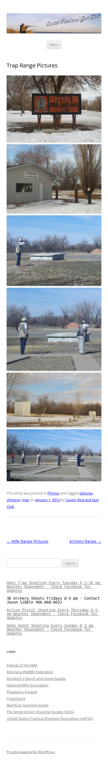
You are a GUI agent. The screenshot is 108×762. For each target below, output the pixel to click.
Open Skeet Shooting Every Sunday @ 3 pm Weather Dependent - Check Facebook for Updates (51, 629)
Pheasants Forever (22, 691)
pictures (86, 493)
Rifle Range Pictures (27, 541)
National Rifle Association (27, 685)
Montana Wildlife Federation (30, 671)
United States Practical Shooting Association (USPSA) (50, 718)
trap (25, 499)
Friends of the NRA (22, 665)
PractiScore (16, 698)
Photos (53, 493)
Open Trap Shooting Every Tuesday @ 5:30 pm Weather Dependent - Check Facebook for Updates (54, 587)
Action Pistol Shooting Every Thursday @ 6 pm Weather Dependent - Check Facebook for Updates (53, 614)
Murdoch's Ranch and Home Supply (36, 678)
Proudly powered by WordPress (31, 752)
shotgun (13, 499)
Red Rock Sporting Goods (27, 705)
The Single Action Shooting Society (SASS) (40, 711)
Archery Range (85, 541)
